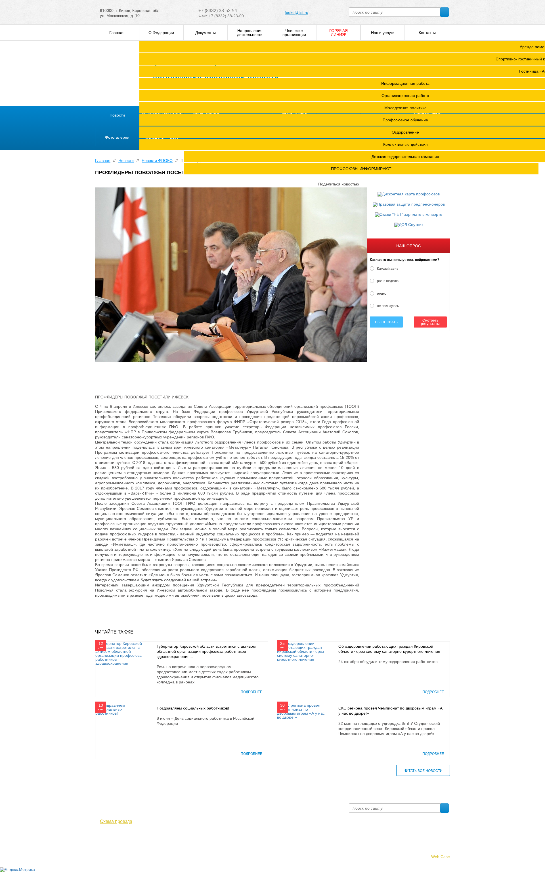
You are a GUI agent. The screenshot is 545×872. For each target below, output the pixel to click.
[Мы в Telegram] (106, 837)
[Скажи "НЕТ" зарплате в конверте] (408, 214)
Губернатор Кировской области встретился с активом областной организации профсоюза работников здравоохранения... (206, 651)
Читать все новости (423, 771)
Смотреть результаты (430, 322)
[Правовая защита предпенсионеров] (408, 204)
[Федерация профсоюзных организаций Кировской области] (118, 73)
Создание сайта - (424, 857)
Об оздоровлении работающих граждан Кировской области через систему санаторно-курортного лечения (389, 649)
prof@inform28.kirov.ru (305, 806)
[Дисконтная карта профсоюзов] (408, 194)
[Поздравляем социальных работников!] (120, 709)
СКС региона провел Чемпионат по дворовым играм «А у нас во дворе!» (390, 710)
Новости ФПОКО (157, 160)
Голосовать (386, 322)
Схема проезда (116, 821)
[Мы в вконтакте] (98, 837)
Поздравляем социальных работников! (193, 708)
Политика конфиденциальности (124, 850)
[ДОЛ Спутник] (408, 225)
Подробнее (251, 692)
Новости (126, 160)
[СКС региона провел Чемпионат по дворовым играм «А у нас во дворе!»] (302, 711)
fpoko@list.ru (296, 12)
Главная (102, 160)
